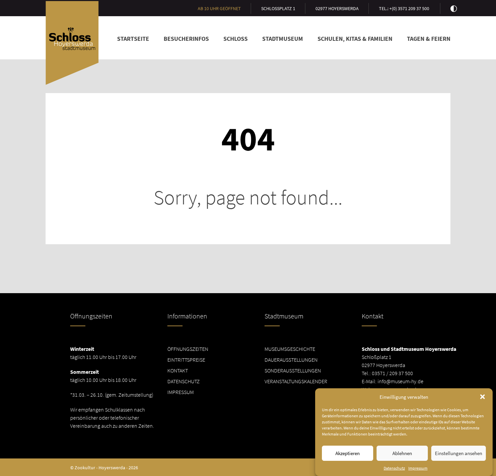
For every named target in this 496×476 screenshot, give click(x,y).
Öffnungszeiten (187, 348)
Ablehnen (402, 453)
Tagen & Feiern (428, 39)
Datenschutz (394, 468)
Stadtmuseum (282, 39)
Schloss (235, 39)
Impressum (418, 468)
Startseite (133, 39)
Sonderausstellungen (293, 370)
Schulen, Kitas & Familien (355, 39)
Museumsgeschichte (290, 348)
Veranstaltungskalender (296, 381)
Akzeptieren (347, 453)
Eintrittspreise (186, 359)
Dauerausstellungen (291, 359)
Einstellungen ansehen (458, 453)
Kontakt (177, 370)
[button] (482, 396)
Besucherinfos (186, 39)
